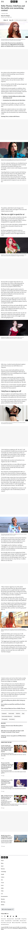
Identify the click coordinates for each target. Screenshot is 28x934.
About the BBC (17, 918)
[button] (2, 2)
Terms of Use (3, 918)
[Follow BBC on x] (2, 916)
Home (2, 860)
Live (2, 893)
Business (3, 868)
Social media (11, 713)
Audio (2, 888)
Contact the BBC (16, 920)
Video (2, 890)
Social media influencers (7, 716)
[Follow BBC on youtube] (16, 916)
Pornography (4, 719)
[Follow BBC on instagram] (8, 916)
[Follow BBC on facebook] (5, 916)
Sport (2, 866)
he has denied (16, 285)
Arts (2, 879)
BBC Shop (3, 901)
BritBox (2, 904)
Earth (2, 885)
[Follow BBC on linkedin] (13, 916)
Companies (4, 713)
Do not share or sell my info (6, 922)
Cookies (2, 920)
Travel (2, 882)
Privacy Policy (24, 918)
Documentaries (4, 896)
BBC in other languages (7, 909)
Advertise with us (23, 920)
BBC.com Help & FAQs (16, 922)
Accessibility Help (8, 920)
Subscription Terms (10, 918)
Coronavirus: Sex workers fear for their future (14, 100)
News (2, 863)
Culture (2, 877)
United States (17, 716)
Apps (23, 713)
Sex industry (12, 719)
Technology (3, 871)
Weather (3, 899)
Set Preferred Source (5, 924)
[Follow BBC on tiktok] (10, 916)
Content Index (24, 922)
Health (2, 874)
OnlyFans (18, 713)
